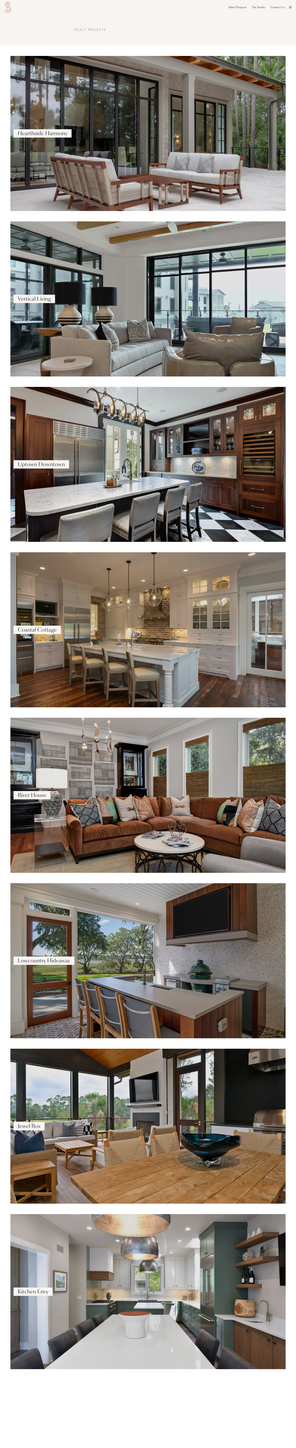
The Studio (258, 7)
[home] (8, 7)
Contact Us (277, 7)
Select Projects (237, 7)
